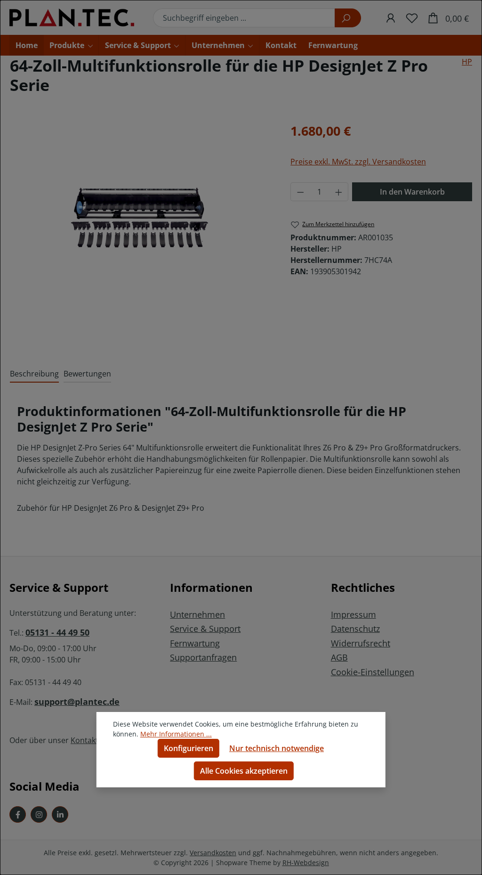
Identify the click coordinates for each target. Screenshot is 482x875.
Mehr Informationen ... (176, 733)
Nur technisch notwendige (276, 748)
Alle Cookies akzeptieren (244, 771)
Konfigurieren (188, 748)
